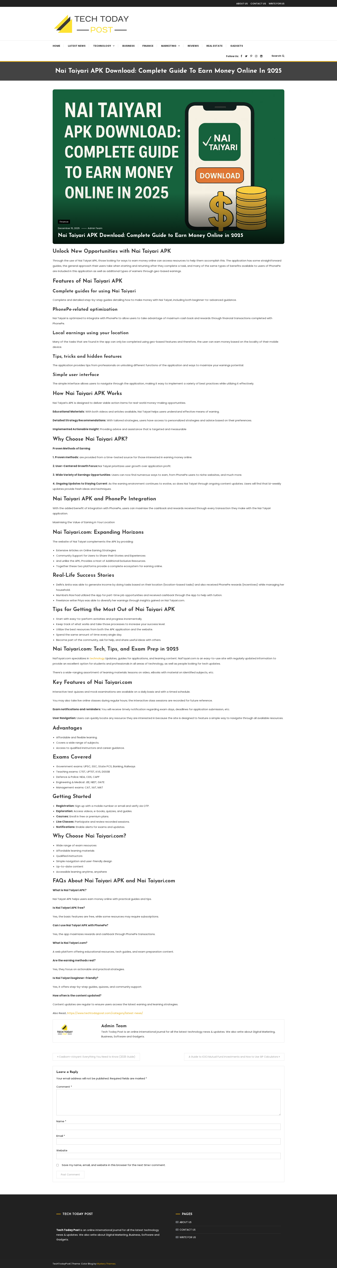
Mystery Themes (106, 1263)
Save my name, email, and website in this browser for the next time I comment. (114, 1165)
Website (61, 1150)
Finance (147, 46)
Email (60, 1136)
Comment (64, 1087)
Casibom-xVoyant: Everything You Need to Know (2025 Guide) (97, 1056)
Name (61, 1121)
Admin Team (95, 228)
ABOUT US (242, 3)
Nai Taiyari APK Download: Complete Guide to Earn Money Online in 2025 (150, 235)
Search (276, 56)
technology (97, 658)
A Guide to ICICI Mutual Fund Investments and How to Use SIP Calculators (233, 1056)
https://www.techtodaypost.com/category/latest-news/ (105, 1013)
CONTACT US (258, 3)
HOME (56, 46)
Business (128, 46)
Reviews (193, 46)
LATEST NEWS (76, 46)
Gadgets (236, 46)
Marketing (168, 46)
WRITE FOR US (276, 3)
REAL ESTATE (214, 46)
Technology (102, 46)
